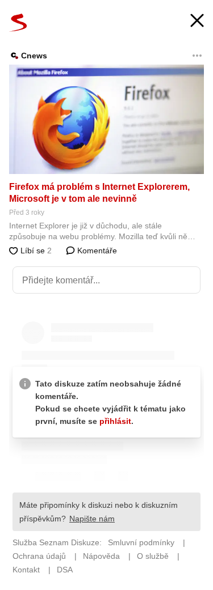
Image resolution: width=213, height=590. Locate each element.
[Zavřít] (197, 22)
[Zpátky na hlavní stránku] (18, 23)
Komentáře (96, 250)
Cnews (34, 55)
